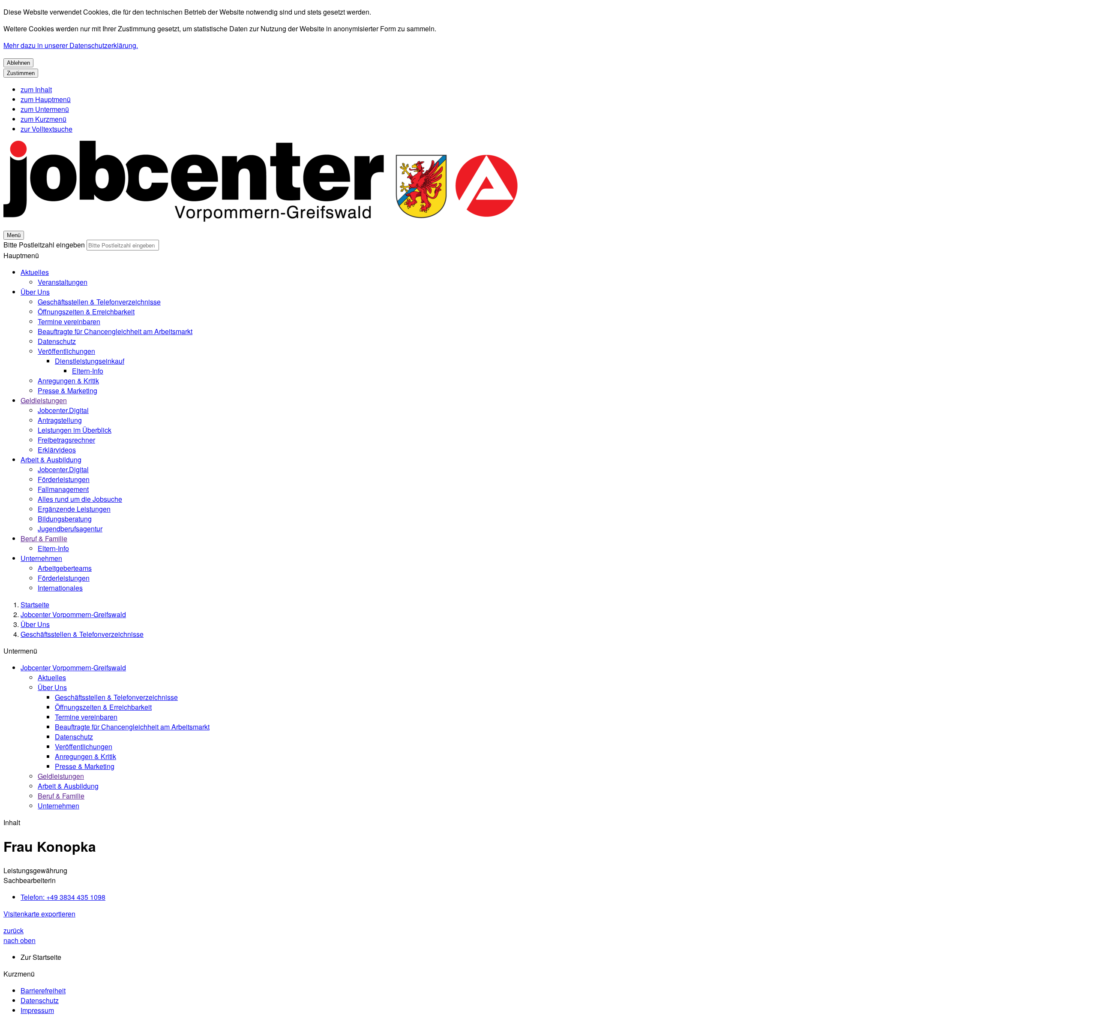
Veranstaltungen (62, 282)
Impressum (37, 1010)
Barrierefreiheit (43, 990)
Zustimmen (21, 73)
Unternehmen (41, 558)
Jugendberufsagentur (70, 529)
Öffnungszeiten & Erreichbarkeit (86, 312)
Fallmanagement (63, 489)
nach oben (19, 940)
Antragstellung (60, 420)
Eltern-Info (87, 371)
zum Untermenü (45, 109)
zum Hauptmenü (46, 99)
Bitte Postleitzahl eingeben (44, 245)
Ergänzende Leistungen (74, 509)
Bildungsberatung (65, 519)
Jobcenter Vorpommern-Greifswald (73, 614)
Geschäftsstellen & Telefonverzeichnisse (99, 302)
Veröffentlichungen (66, 351)
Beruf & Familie (44, 538)
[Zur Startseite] (260, 224)
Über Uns (35, 292)
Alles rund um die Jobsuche (80, 499)
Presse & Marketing (67, 390)
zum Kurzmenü (43, 119)
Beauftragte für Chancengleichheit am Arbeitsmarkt (115, 331)
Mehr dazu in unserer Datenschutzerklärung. (70, 45)
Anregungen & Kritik (68, 381)
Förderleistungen (64, 479)
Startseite (35, 604)
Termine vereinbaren (69, 321)
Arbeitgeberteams (65, 568)
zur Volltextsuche (46, 129)
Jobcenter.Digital (63, 410)
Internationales (60, 588)
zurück (13, 930)
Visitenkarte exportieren (39, 914)
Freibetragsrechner (66, 440)
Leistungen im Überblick (74, 430)
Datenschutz (57, 341)
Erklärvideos (57, 450)
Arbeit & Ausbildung (51, 459)
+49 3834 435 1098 (63, 897)
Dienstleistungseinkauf (89, 361)
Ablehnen (18, 63)
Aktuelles (35, 272)
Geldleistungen (44, 400)
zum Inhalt (36, 89)
